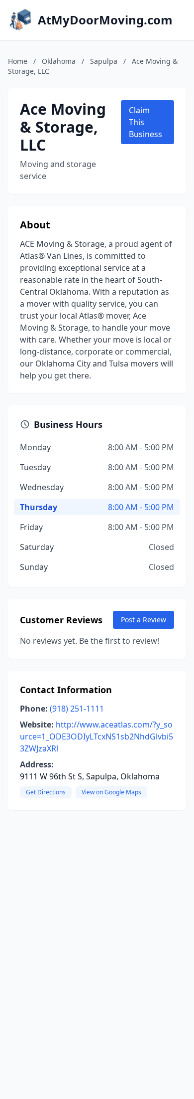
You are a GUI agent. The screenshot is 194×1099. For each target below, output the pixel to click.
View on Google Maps (111, 792)
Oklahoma (59, 61)
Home (17, 61)
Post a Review (143, 619)
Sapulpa (103, 61)
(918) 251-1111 (77, 708)
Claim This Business (145, 122)
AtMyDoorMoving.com (105, 20)
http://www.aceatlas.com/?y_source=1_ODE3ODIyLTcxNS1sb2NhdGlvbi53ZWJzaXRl (96, 736)
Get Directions (46, 792)
